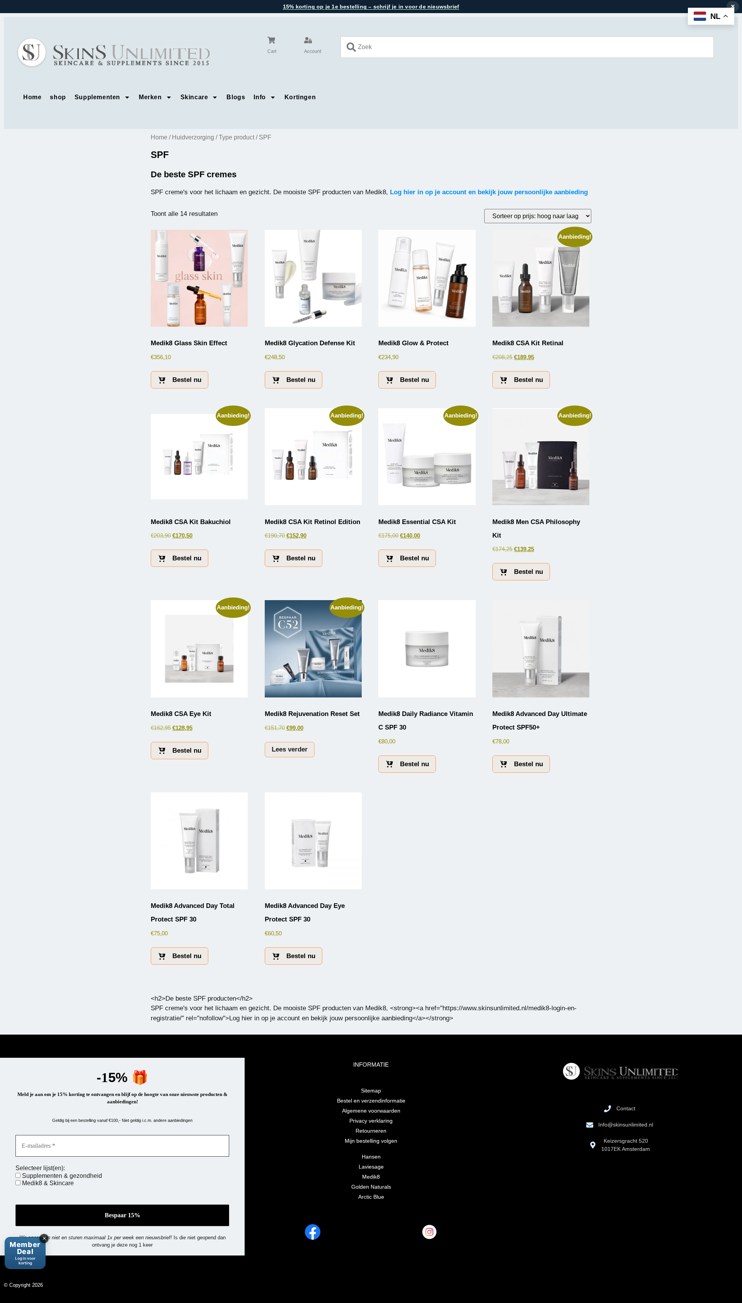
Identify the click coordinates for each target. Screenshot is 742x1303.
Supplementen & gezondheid (61, 1175)
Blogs (235, 97)
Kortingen (300, 97)
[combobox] (527, 47)
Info (259, 97)
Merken (150, 97)
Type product (236, 137)
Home (32, 97)
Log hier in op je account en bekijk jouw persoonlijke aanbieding (489, 192)
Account (312, 51)
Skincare (194, 97)
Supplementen (97, 97)
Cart (271, 51)
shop (58, 97)
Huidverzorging (193, 137)
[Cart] (271, 40)
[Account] (308, 40)
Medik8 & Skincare (47, 1183)
